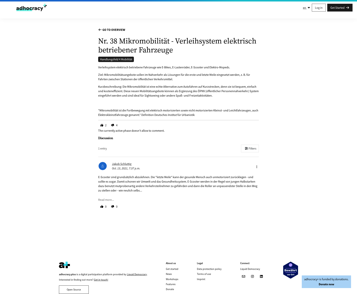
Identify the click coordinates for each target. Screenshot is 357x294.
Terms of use (204, 274)
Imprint (201, 279)
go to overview (113, 30)
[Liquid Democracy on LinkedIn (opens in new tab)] (261, 276)
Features (171, 284)
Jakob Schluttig (121, 164)
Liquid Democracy (137, 274)
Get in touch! (101, 279)
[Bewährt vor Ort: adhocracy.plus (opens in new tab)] (290, 270)
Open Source (74, 289)
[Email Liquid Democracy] (243, 276)
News (169, 274)
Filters (252, 148)
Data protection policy (209, 269)
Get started (172, 269)
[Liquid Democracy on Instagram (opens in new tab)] (252, 276)
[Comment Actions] (257, 166)
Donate (170, 289)
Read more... (106, 200)
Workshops (172, 279)
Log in (319, 7)
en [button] (305, 7)
